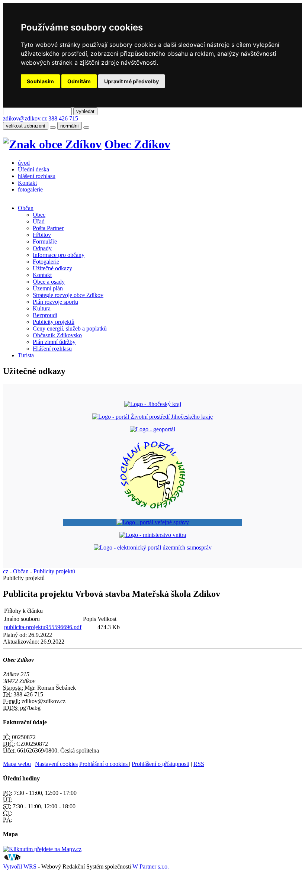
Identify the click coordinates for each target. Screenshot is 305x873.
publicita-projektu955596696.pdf (42, 627)
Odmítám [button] (79, 81)
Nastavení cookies (56, 764)
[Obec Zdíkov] (52, 144)
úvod (24, 163)
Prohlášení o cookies (104, 764)
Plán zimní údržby (54, 342)
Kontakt (27, 183)
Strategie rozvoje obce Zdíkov (68, 295)
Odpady (42, 248)
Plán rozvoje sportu (55, 302)
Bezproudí (45, 315)
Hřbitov (42, 235)
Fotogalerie (46, 261)
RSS (198, 764)
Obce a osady (49, 281)
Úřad (39, 221)
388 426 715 (63, 118)
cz (5, 571)
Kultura (42, 308)
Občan (25, 208)
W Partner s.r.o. (150, 866)
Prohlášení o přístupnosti (160, 764)
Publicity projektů (53, 322)
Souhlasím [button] (40, 81)
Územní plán (48, 288)
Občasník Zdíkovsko (57, 335)
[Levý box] (152, 404)
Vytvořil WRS (19, 866)
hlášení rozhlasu (36, 176)
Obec (39, 215)
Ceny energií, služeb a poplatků (70, 328)
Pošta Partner (48, 228)
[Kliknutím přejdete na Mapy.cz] (42, 849)
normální (69, 126)
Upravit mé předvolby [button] (131, 81)
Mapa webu (17, 764)
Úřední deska (33, 169)
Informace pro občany (58, 255)
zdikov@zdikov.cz (25, 118)
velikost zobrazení (25, 126)
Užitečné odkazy (52, 268)
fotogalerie (30, 189)
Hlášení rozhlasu (52, 348)
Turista (26, 355)
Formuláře (45, 241)
